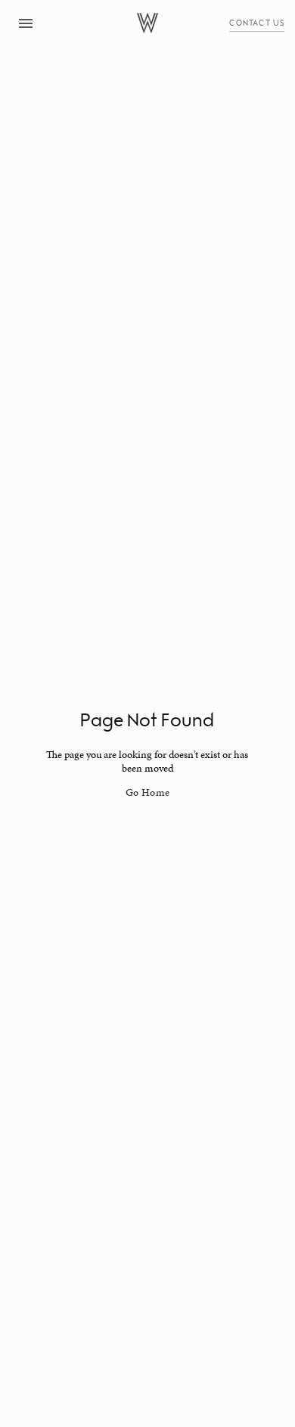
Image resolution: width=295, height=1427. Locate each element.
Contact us (256, 22)
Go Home (148, 792)
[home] (147, 23)
